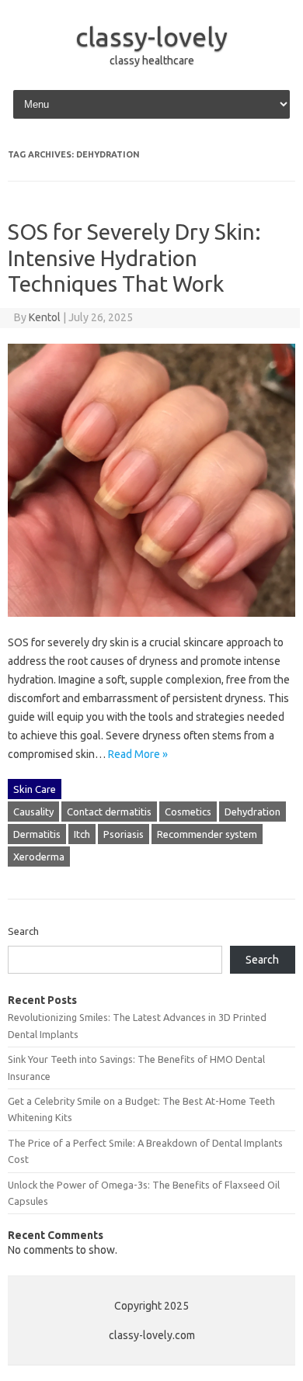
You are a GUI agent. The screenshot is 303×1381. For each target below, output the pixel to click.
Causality (33, 811)
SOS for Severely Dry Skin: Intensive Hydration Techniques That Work (134, 258)
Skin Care (34, 789)
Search (23, 931)
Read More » (138, 754)
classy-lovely (151, 36)
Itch (82, 834)
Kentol (45, 317)
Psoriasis (123, 834)
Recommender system (207, 834)
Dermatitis (37, 834)
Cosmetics (188, 811)
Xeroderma (38, 856)
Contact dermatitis (109, 811)
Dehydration (252, 811)
